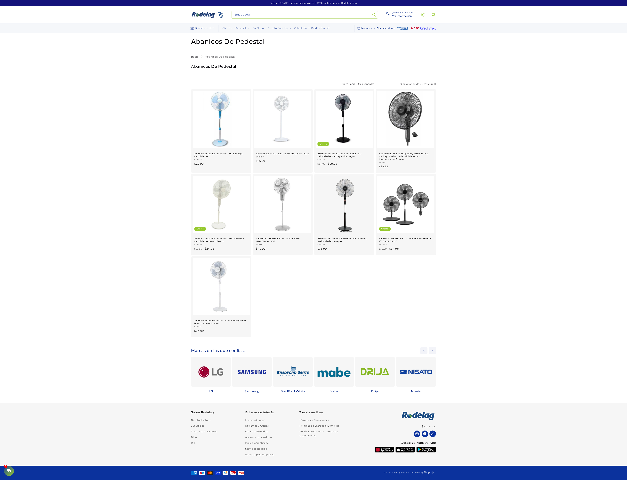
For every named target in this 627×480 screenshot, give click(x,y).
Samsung (252, 391)
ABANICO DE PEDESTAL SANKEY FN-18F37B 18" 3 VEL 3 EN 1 (405, 240)
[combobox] (305, 14)
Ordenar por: (347, 83)
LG (211, 391)
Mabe (334, 391)
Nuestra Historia (201, 420)
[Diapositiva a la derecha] (432, 350)
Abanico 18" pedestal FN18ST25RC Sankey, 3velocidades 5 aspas (342, 240)
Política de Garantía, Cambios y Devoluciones (318, 433)
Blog (194, 437)
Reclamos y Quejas (257, 425)
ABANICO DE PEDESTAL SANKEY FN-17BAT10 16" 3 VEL (278, 240)
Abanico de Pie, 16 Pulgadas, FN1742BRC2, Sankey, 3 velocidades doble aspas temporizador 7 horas (404, 156)
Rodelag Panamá (400, 472)
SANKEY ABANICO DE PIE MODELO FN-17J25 (282, 153)
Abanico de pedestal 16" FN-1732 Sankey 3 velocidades (219, 155)
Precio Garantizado (257, 442)
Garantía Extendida (257, 431)
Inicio (195, 56)
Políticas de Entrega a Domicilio (319, 425)
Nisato (416, 391)
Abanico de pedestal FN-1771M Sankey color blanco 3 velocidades (220, 322)
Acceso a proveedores (258, 437)
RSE (193, 442)
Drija (375, 391)
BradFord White (293, 391)
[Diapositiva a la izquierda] (423, 350)
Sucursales (197, 425)
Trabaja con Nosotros (204, 431)
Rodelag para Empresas (259, 454)
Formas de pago (255, 420)
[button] (201, 28)
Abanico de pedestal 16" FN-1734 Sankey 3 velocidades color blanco (219, 240)
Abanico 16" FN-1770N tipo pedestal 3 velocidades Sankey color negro (339, 155)
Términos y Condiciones (314, 420)
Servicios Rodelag (256, 448)
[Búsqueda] (374, 14)
